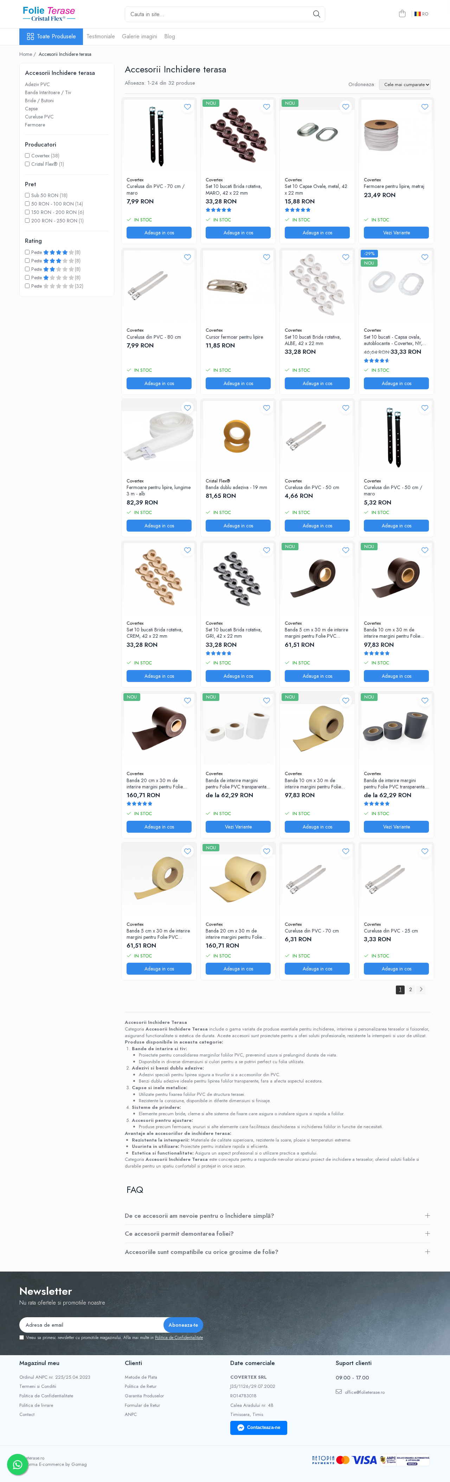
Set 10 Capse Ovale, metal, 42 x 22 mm (316, 189)
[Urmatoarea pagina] (420, 990)
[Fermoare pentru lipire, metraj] (396, 135)
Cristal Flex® (44, 164)
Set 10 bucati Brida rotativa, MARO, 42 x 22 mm (234, 189)
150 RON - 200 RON (54, 212)
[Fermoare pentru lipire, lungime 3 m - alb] (159, 436)
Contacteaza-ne (263, 1427)
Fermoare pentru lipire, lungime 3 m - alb (159, 490)
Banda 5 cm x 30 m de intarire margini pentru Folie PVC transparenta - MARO (316, 632)
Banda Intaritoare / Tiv (48, 92)
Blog (169, 36)
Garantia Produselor (144, 1396)
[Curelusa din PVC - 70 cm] (317, 879)
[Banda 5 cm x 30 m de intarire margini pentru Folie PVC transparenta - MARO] (317, 578)
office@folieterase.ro (364, 1392)
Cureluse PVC (39, 116)
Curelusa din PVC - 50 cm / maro (393, 490)
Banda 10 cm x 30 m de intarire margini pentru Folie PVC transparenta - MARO (392, 632)
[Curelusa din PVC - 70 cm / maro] (159, 135)
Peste (37, 252)
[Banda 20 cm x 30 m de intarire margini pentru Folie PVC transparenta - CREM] (238, 879)
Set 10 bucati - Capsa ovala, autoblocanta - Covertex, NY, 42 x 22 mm (393, 340)
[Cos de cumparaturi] (402, 14)
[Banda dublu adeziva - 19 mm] (238, 436)
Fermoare (35, 124)
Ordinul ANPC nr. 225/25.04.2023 (54, 1377)
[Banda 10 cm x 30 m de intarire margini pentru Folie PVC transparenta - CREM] (317, 728)
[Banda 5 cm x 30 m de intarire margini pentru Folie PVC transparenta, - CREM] (159, 879)
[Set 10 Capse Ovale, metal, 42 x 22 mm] (317, 135)
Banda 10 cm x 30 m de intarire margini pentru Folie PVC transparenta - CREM (313, 783)
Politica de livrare (36, 1405)
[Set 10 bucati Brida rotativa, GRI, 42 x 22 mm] (238, 578)
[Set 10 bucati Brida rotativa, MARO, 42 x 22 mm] (238, 135)
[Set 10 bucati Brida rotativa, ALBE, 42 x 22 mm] (317, 285)
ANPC (131, 1414)
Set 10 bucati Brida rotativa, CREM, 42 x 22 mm (155, 632)
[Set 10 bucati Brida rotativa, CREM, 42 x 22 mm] (159, 578)
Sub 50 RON (44, 195)
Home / (28, 54)
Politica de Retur (140, 1386)
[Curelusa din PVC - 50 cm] (317, 436)
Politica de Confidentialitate (179, 1337)
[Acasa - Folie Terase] (54, 14)
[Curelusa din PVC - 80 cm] (159, 285)
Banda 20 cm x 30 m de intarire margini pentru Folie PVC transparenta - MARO (155, 783)
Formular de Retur (142, 1405)
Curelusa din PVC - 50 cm (312, 487)
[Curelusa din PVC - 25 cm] (396, 879)
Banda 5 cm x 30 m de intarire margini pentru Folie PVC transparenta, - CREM (158, 934)
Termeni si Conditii (37, 1386)
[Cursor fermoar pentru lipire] (238, 285)
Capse (31, 108)
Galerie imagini (139, 36)
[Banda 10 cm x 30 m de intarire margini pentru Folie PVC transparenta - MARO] (396, 578)
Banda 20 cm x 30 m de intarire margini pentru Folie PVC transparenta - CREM (234, 934)
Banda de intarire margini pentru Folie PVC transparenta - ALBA (237, 783)
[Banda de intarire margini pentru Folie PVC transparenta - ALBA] (238, 728)
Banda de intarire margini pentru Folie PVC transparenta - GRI (396, 783)
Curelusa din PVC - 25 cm (391, 931)
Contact (26, 1414)
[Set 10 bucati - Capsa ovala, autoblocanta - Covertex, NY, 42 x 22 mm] (396, 285)
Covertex (40, 155)
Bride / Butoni (39, 100)
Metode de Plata (141, 1377)
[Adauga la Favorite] (187, 106)
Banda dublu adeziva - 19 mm (236, 487)
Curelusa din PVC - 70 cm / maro (156, 189)
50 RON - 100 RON (52, 203)
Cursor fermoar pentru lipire (234, 337)
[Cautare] (316, 14)
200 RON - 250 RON (54, 220)
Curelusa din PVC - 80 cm (154, 337)
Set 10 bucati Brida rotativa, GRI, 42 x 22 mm (234, 632)
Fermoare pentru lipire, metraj (394, 186)
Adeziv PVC (37, 84)
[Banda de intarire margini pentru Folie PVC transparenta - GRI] (396, 728)
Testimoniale (100, 36)
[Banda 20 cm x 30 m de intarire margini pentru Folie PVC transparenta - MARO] (159, 728)
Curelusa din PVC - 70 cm (312, 931)
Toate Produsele (56, 36)
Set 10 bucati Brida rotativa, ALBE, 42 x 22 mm (313, 340)
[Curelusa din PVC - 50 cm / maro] (396, 436)
